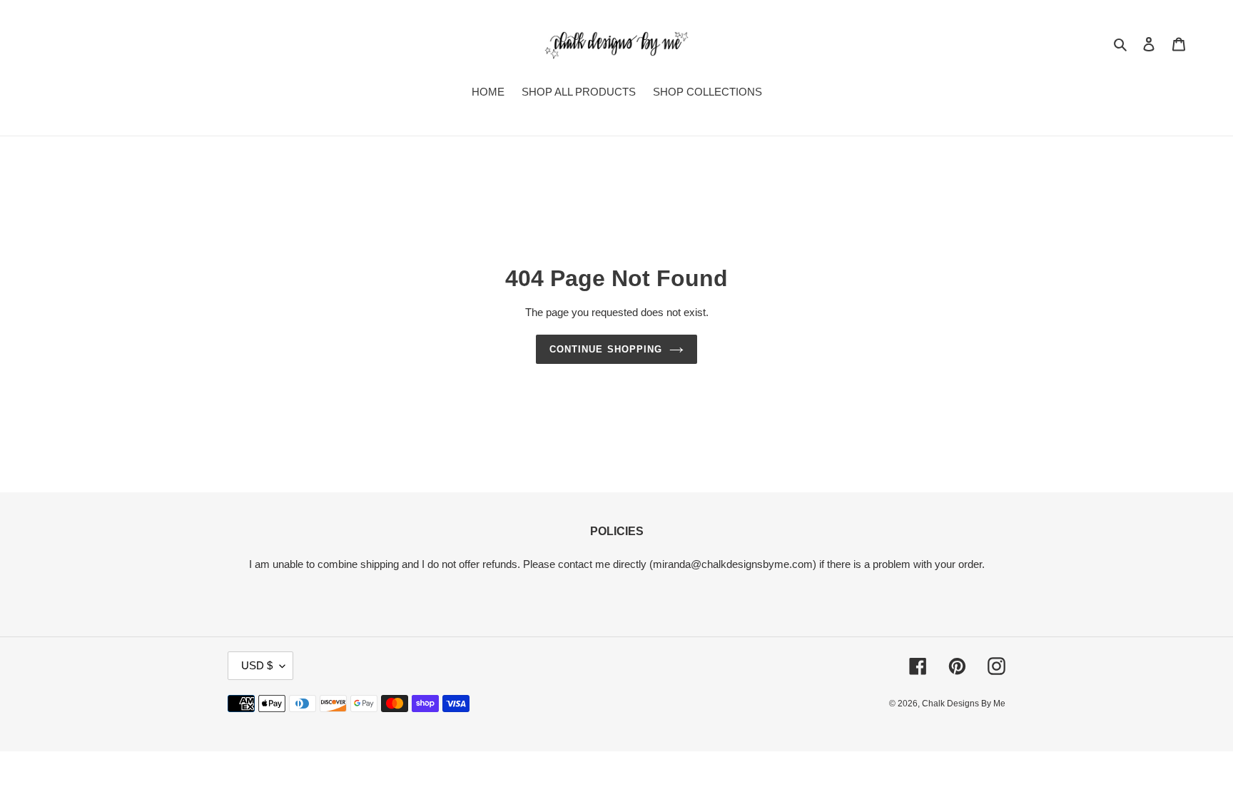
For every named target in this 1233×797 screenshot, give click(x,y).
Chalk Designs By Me (963, 704)
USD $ (257, 665)
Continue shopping (605, 349)
